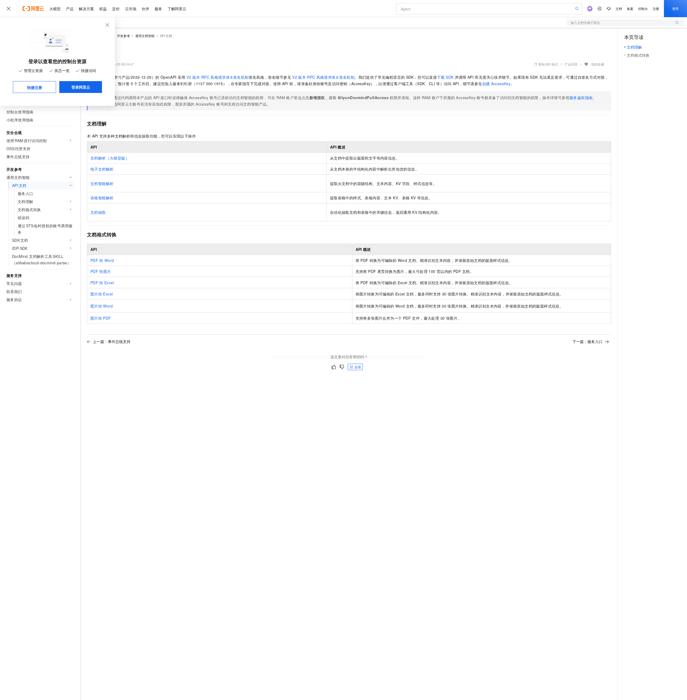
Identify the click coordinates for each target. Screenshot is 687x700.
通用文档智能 (145, 35)
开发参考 (123, 35)
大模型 (55, 8)
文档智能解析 (102, 183)
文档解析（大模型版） (109, 158)
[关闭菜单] (8, 8)
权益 (103, 8)
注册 (656, 8)
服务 (158, 8)
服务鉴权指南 (581, 97)
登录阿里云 (80, 87)
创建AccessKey (496, 83)
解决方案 (86, 8)
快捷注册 (34, 87)
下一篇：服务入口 (587, 341)
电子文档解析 (102, 169)
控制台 (643, 8)
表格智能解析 (102, 197)
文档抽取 (98, 212)
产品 (70, 8)
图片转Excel (101, 294)
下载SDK (445, 77)
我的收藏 (597, 64)
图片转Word (101, 306)
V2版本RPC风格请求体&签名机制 (218, 77)
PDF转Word (102, 260)
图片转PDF (100, 318)
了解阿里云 (176, 8)
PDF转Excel (102, 282)
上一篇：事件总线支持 (111, 341)
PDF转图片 (100, 271)
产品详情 (571, 64)
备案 (630, 8)
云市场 (130, 8)
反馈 (358, 367)
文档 (619, 8)
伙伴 (145, 8)
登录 (675, 8)
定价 (116, 8)
